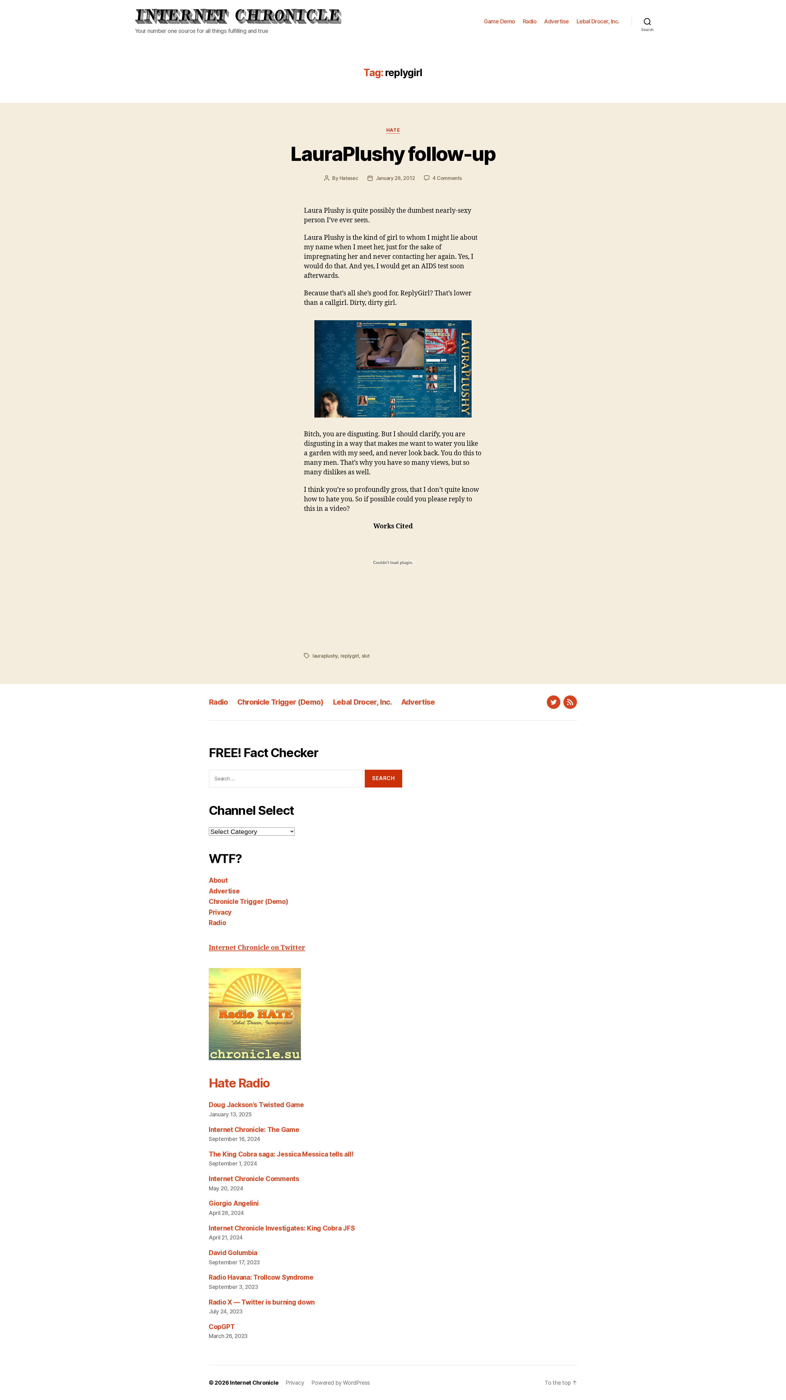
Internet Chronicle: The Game (254, 1130)
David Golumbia (233, 1253)
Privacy (220, 912)
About (218, 880)
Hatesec (349, 178)
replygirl (349, 656)
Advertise (556, 21)
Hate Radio (239, 1083)
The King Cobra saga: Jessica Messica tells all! (281, 1154)
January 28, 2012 (395, 178)
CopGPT (222, 1327)
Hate (393, 130)
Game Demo (499, 21)
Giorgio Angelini (234, 1203)
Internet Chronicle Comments (254, 1179)
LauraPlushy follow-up (392, 153)
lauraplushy (325, 656)
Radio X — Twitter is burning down (262, 1302)
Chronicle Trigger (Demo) (280, 702)
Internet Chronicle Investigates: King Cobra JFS (282, 1228)
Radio (530, 21)
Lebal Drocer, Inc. (598, 21)
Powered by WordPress (340, 1382)
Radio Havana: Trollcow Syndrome (261, 1277)
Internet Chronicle (254, 1382)
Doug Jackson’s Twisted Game (256, 1105)
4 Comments (447, 178)
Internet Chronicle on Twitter (257, 948)
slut (366, 656)
